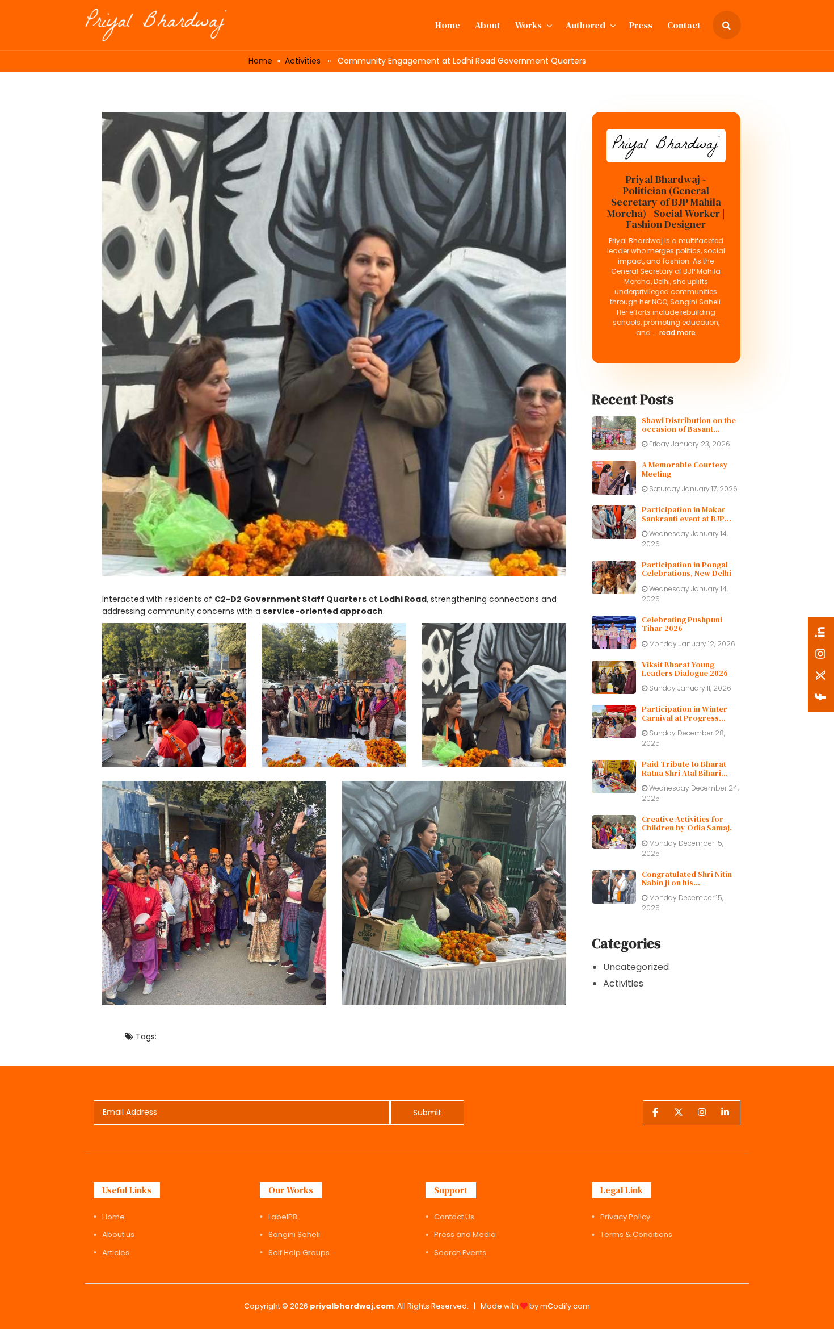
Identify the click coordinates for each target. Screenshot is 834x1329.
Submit (427, 1112)
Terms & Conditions (636, 1234)
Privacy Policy (625, 1216)
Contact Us (454, 1216)
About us (118, 1234)
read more (677, 332)
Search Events (460, 1252)
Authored (585, 25)
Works (528, 25)
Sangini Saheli (294, 1234)
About (487, 25)
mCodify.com (565, 1306)
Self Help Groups (299, 1252)
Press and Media (465, 1234)
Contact (684, 25)
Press (640, 25)
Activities (303, 60)
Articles (115, 1252)
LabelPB (282, 1216)
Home (447, 25)
